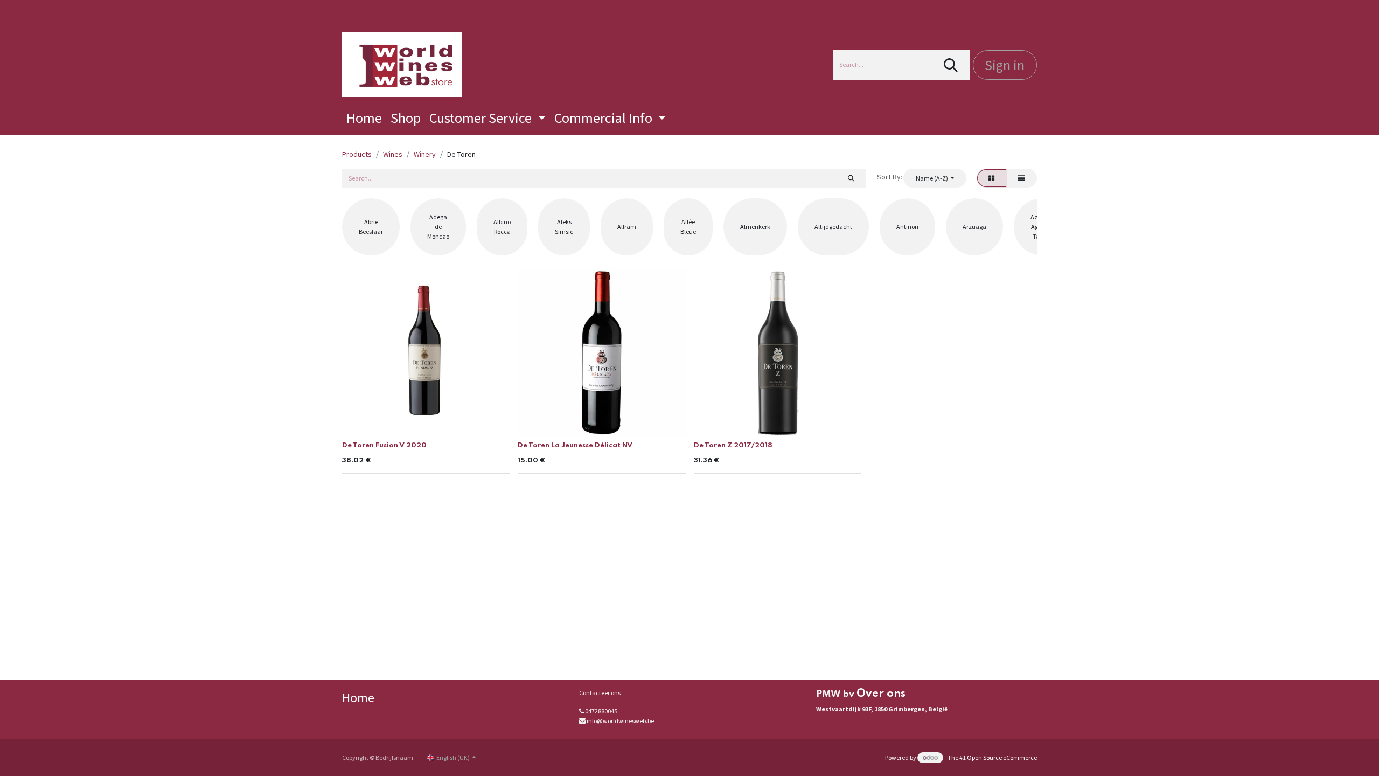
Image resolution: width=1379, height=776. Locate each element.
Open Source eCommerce (1002, 757)
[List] (1021, 178)
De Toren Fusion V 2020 (384, 445)
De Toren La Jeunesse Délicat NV (575, 445)
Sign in (1005, 65)
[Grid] (992, 178)
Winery (425, 154)
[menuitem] (364, 118)
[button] (934, 178)
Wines (392, 154)
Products (357, 154)
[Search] (951, 65)
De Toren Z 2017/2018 (733, 445)
